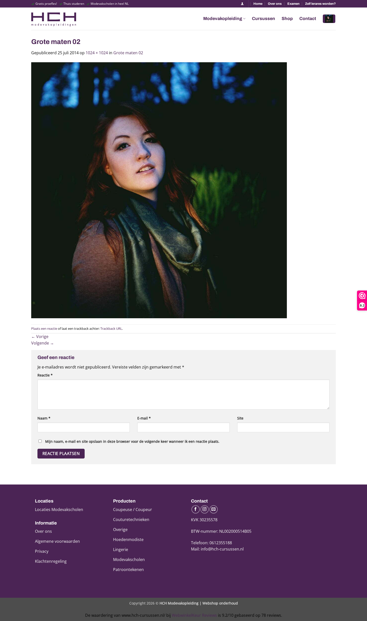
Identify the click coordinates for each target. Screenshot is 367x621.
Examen (293, 4)
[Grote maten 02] (159, 189)
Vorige (39, 336)
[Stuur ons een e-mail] (213, 509)
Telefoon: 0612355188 (211, 543)
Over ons (275, 4)
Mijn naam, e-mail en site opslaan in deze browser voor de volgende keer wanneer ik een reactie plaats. (132, 441)
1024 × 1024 (97, 53)
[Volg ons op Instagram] (204, 509)
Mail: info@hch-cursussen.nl (217, 549)
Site (240, 418)
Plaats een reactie (44, 328)
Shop (287, 18)
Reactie (45, 375)
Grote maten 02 (128, 53)
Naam (43, 418)
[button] (329, 18)
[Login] (242, 3)
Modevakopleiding (222, 18)
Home (257, 4)
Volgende (42, 343)
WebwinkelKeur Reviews (194, 615)
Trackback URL (111, 328)
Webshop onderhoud (220, 603)
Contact (307, 18)
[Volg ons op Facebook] (195, 509)
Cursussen (263, 18)
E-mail (144, 418)
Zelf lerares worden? (320, 4)
